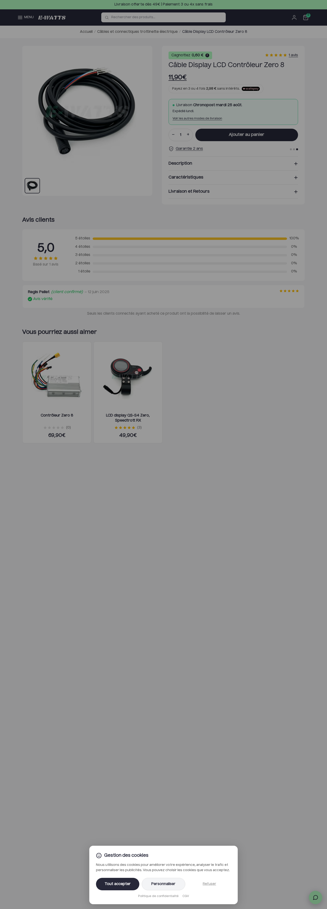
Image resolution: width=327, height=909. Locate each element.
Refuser (209, 884)
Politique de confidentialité (158, 896)
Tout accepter (118, 884)
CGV (185, 896)
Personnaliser (163, 884)
